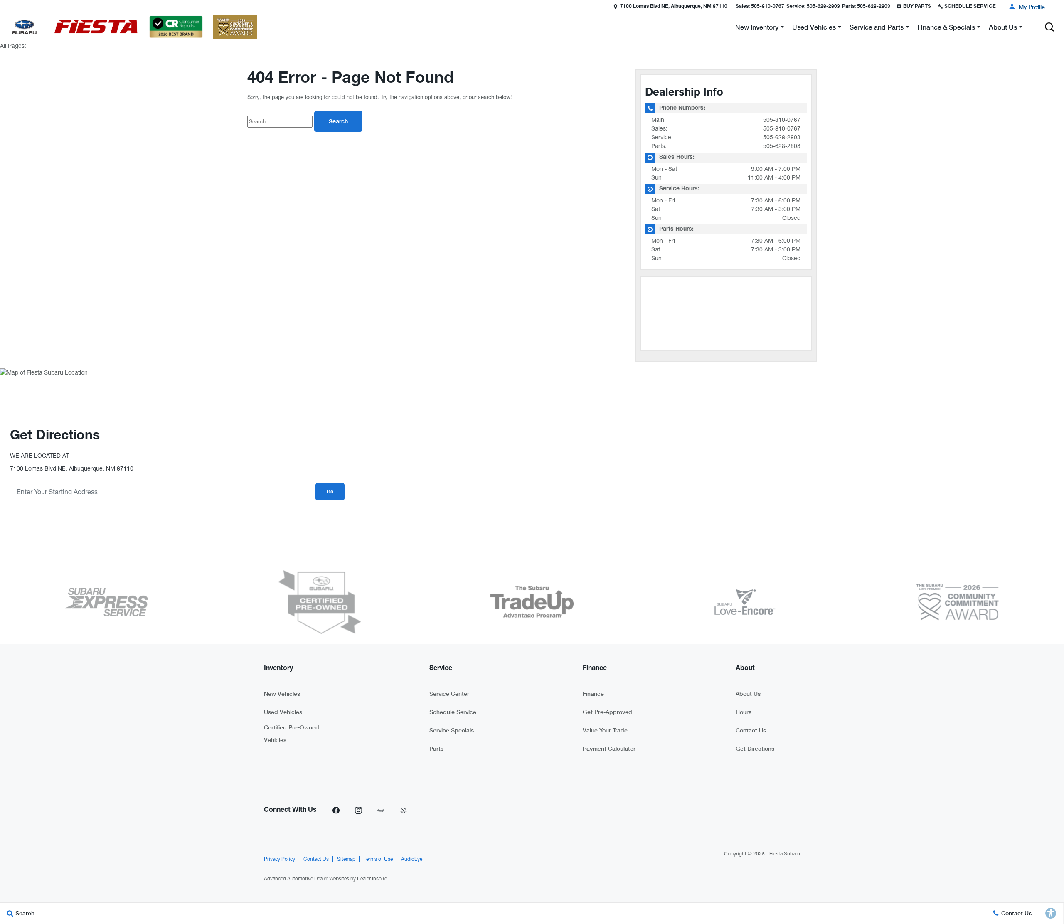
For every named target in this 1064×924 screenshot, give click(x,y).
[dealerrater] (403, 810)
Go (330, 492)
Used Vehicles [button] (814, 28)
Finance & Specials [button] (946, 28)
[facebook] (336, 810)
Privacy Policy (279, 859)
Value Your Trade (605, 730)
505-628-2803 (781, 137)
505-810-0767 (781, 119)
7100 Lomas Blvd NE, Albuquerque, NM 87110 (673, 6)
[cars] (381, 810)
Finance (593, 693)
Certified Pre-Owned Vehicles (291, 733)
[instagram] (358, 810)
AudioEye (411, 859)
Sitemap (346, 859)
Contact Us (751, 730)
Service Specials (451, 730)
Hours (743, 711)
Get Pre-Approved (607, 711)
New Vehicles (282, 693)
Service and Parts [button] (876, 28)
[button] (7, 6)
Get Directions (755, 748)
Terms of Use (378, 859)
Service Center (449, 693)
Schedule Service (452, 711)
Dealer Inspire (372, 879)
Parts (436, 748)
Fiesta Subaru (784, 854)
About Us (748, 693)
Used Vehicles (283, 711)
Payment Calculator (609, 748)
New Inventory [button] (756, 28)
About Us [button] (1002, 28)
